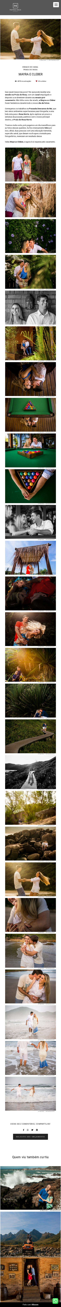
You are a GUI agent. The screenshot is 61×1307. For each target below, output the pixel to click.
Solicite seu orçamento (30, 1137)
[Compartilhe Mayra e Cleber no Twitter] (32, 1130)
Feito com (30, 1305)
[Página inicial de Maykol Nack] (15, 7)
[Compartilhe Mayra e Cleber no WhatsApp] (28, 1130)
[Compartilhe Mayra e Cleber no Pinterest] (37, 1130)
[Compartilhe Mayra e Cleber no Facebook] (23, 1130)
